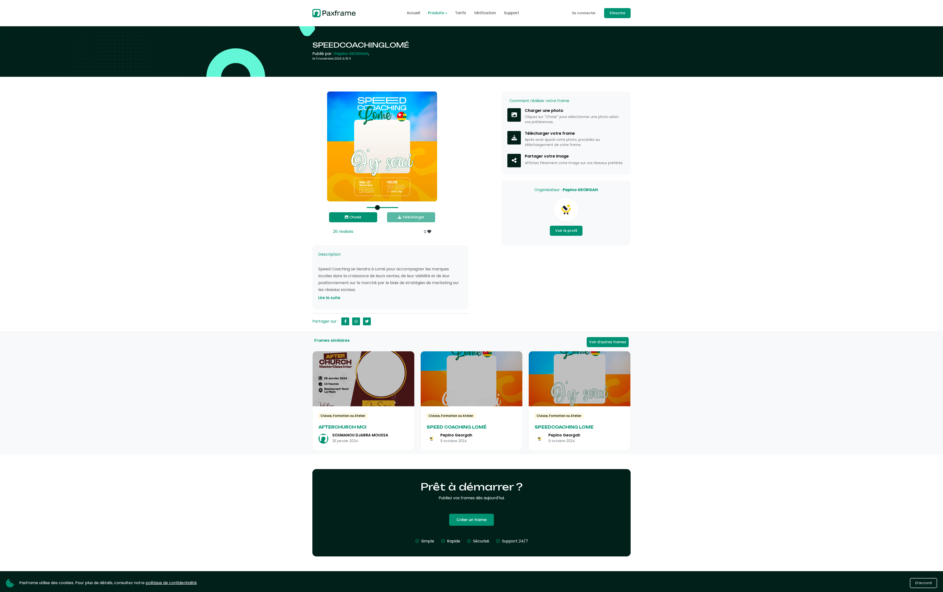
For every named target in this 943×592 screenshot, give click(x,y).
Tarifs (460, 12)
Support (511, 12)
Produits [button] (436, 12)
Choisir (354, 217)
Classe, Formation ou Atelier (342, 416)
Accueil (413, 12)
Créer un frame (471, 520)
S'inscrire (617, 13)
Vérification (485, 12)
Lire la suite (329, 297)
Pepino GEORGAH (351, 53)
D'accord (923, 582)
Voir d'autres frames (607, 342)
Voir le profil (566, 230)
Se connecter (584, 13)
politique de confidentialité (171, 583)
